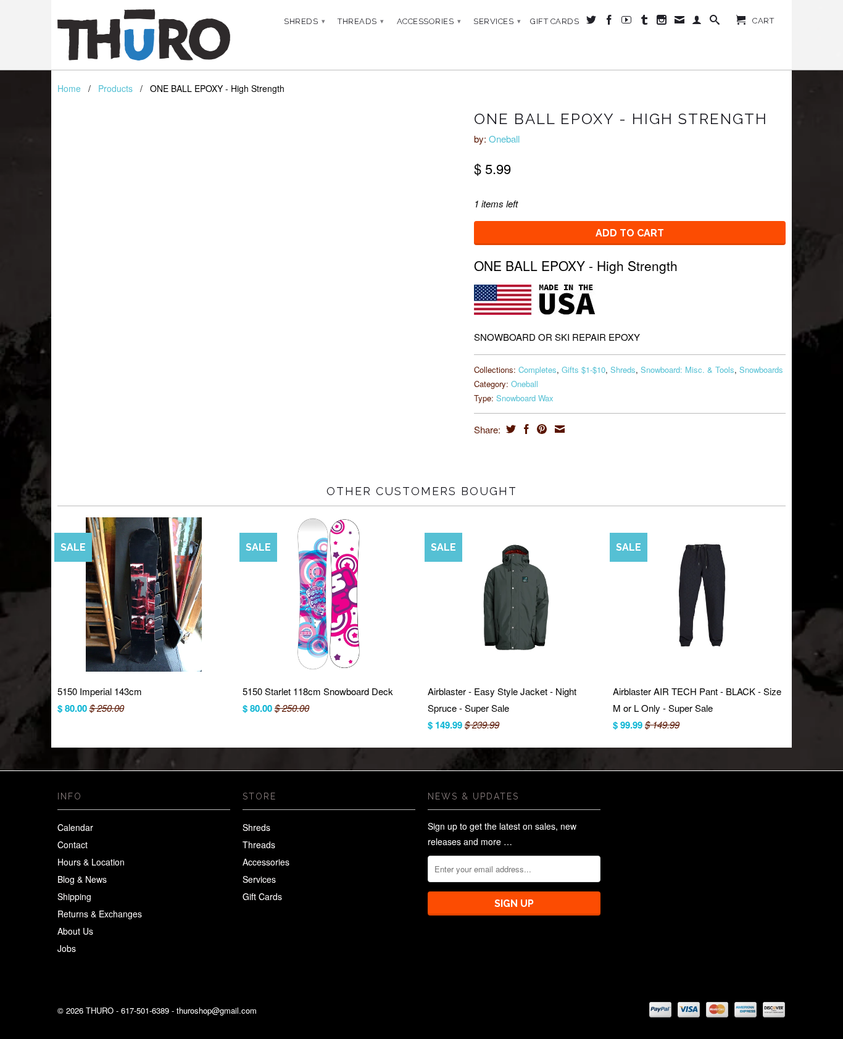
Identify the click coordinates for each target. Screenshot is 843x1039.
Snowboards (761, 369)
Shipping (74, 896)
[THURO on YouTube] (626, 22)
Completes (537, 369)
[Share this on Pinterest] (540, 429)
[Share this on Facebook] (524, 429)
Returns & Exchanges (99, 914)
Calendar (75, 827)
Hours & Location (91, 862)
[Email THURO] (680, 22)
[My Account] (697, 22)
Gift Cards (554, 21)
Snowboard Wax (525, 398)
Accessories (429, 21)
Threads (361, 21)
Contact (72, 844)
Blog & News (82, 879)
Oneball (504, 138)
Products (115, 88)
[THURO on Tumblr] (644, 22)
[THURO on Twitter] (591, 22)
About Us (75, 931)
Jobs (66, 948)
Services (497, 21)
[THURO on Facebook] (609, 22)
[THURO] (143, 35)
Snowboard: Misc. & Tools (687, 369)
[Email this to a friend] (558, 429)
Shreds (304, 21)
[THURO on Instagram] (662, 22)
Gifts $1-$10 (583, 369)
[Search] (715, 22)
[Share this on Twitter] (509, 429)
